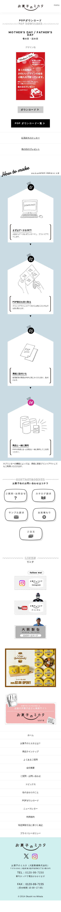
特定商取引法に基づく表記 (30, 825)
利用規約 (30, 817)
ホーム (31, 735)
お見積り (44, 515)
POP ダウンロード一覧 (28, 123)
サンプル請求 (17, 515)
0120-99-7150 (34, 872)
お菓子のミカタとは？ (30, 743)
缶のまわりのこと (30, 792)
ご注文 (30, 534)
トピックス (30, 784)
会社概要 (30, 768)
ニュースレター (30, 809)
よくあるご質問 (30, 759)
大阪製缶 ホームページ (30, 628)
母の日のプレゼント (30, 149)
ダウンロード (28, 109)
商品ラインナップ (30, 751)
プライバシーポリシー (30, 833)
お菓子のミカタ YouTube (30, 603)
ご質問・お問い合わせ (17, 496)
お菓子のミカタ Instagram (30, 579)
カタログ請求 (44, 496)
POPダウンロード (30, 800)
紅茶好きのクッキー (30, 138)
